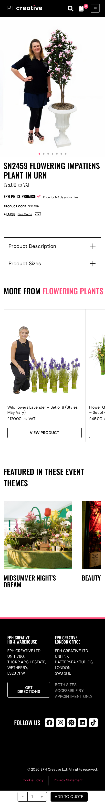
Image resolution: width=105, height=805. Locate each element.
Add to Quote (69, 796)
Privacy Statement (68, 780)
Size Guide (25, 214)
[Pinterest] (71, 722)
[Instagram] (60, 722)
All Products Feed (59, 742)
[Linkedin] (82, 722)
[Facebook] (49, 722)
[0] (81, 8)
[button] (39, 154)
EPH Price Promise (20, 196)
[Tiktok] (93, 722)
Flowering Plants (72, 291)
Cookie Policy (33, 780)
